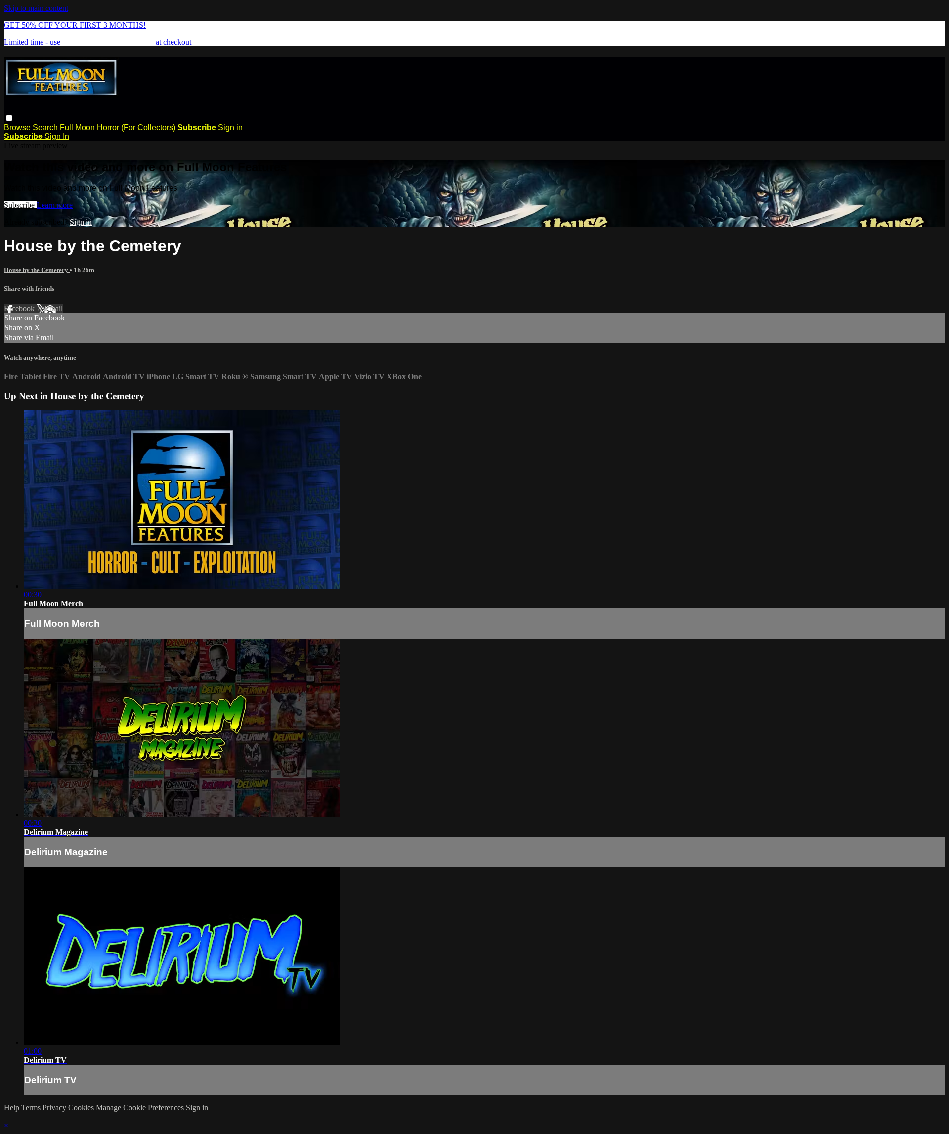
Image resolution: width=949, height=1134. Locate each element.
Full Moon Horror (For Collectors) (117, 127)
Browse (18, 127)
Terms (32, 1107)
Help (12, 1107)
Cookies (82, 1107)
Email (53, 308)
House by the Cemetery (37, 269)
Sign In (56, 136)
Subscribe (20, 205)
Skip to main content (36, 8)
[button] (9, 118)
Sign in (230, 127)
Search (46, 127)
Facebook (20, 308)
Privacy (55, 1107)
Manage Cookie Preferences (141, 1107)
